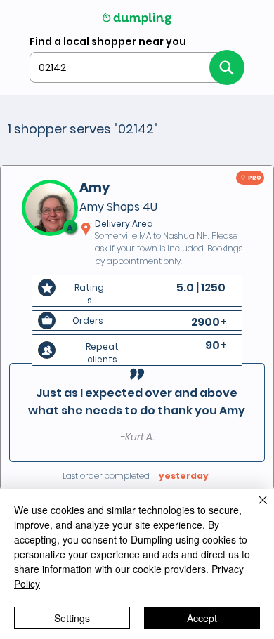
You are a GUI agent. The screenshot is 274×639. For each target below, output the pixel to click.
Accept (202, 618)
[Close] (254, 508)
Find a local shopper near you (108, 41)
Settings (72, 618)
